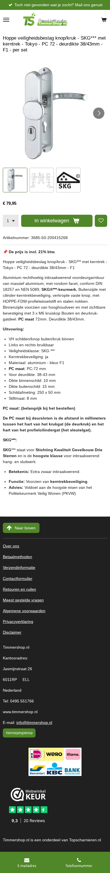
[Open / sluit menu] (6, 20)
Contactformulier (17, 579)
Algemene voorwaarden (24, 611)
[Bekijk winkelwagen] (104, 20)
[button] (15, 180)
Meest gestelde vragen (23, 600)
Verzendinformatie (19, 567)
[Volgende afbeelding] (98, 113)
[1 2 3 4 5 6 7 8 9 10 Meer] (11, 221)
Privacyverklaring (18, 622)
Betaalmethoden (17, 557)
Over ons (11, 546)
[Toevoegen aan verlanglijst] (101, 221)
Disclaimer (12, 632)
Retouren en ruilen (19, 589)
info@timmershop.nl (34, 723)
